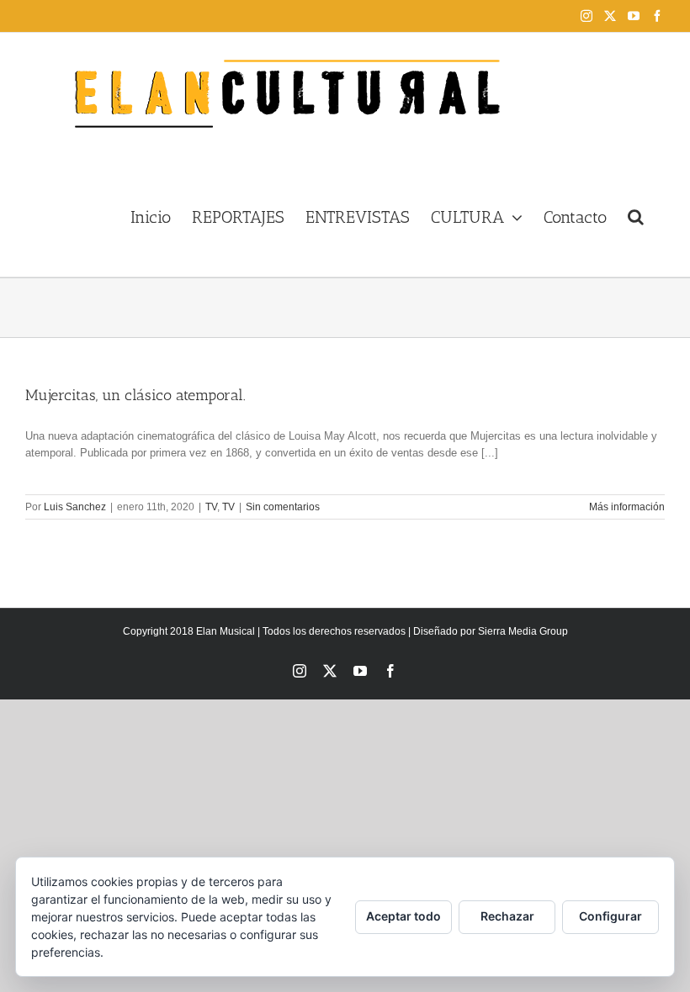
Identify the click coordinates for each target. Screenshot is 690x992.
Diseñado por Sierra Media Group (490, 631)
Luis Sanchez (75, 507)
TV (211, 507)
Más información (627, 507)
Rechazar (507, 916)
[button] (636, 215)
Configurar (610, 916)
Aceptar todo (403, 916)
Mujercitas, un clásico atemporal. (135, 395)
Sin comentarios (283, 507)
